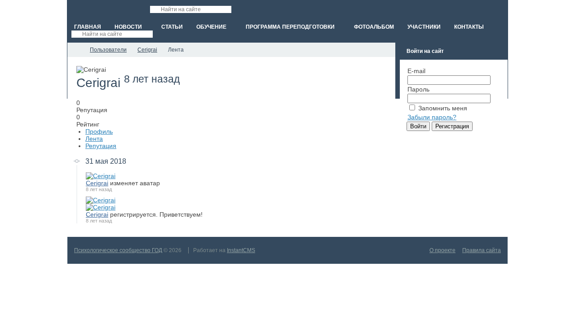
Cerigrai (97, 183)
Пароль (418, 89)
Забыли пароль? (431, 117)
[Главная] (75, 50)
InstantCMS (241, 250)
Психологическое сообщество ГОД (118, 250)
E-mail (416, 70)
